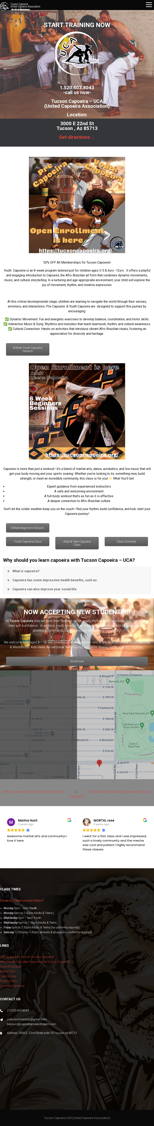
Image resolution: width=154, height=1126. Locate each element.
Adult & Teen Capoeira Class (77, 543)
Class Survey (8, 976)
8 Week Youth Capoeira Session (27, 349)
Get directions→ (77, 137)
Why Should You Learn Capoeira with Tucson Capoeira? (35, 961)
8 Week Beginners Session (27, 528)
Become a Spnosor (12, 985)
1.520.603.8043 (77, 87)
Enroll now (77, 661)
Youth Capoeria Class (28, 541)
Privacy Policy (9, 981)
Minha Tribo (7, 971)
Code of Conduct (10, 966)
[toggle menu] (149, 5)
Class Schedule (126, 541)
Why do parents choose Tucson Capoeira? (33, 792)
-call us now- (77, 92)
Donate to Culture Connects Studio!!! (22, 900)
